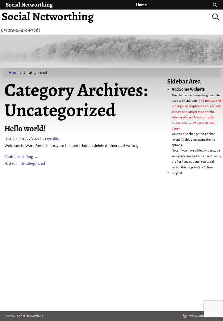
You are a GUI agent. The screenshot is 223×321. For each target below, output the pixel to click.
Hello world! (25, 128)
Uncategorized (32, 163)
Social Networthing (29, 4)
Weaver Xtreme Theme (203, 316)
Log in (177, 172)
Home (141, 5)
